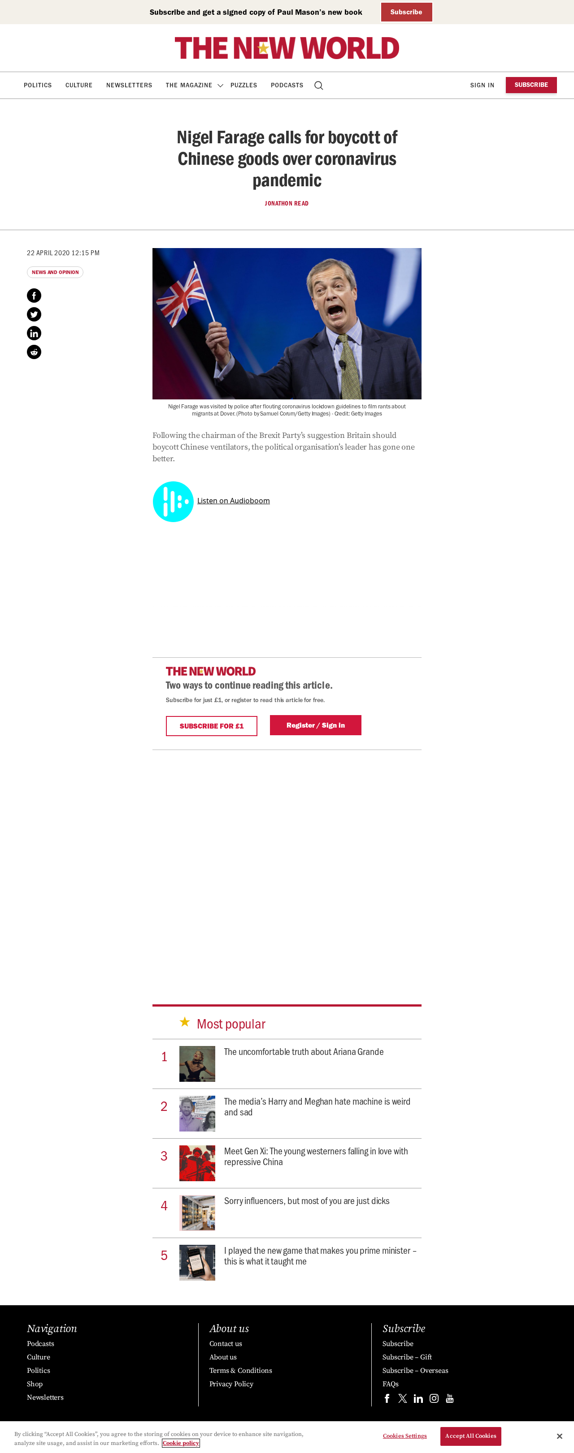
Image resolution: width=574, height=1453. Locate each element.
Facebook (34, 295)
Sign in (482, 85)
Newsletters (129, 85)
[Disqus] (287, 862)
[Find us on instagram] (434, 1400)
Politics (38, 85)
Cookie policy (181, 1443)
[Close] (560, 1436)
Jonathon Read (287, 203)
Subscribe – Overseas (415, 1370)
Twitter (34, 314)
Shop (35, 1384)
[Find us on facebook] (387, 1400)
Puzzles (243, 85)
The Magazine (189, 85)
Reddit (34, 352)
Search (319, 85)
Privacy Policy (231, 1384)
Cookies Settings (405, 1436)
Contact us (225, 1343)
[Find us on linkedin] (418, 1400)
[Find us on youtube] (449, 1400)
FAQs (390, 1384)
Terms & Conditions (240, 1370)
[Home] (287, 48)
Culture (79, 85)
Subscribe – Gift (407, 1357)
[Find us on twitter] (402, 1400)
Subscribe (406, 12)
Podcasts (287, 85)
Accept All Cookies (470, 1436)
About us (223, 1357)
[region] (287, 1437)
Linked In (34, 333)
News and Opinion (55, 272)
